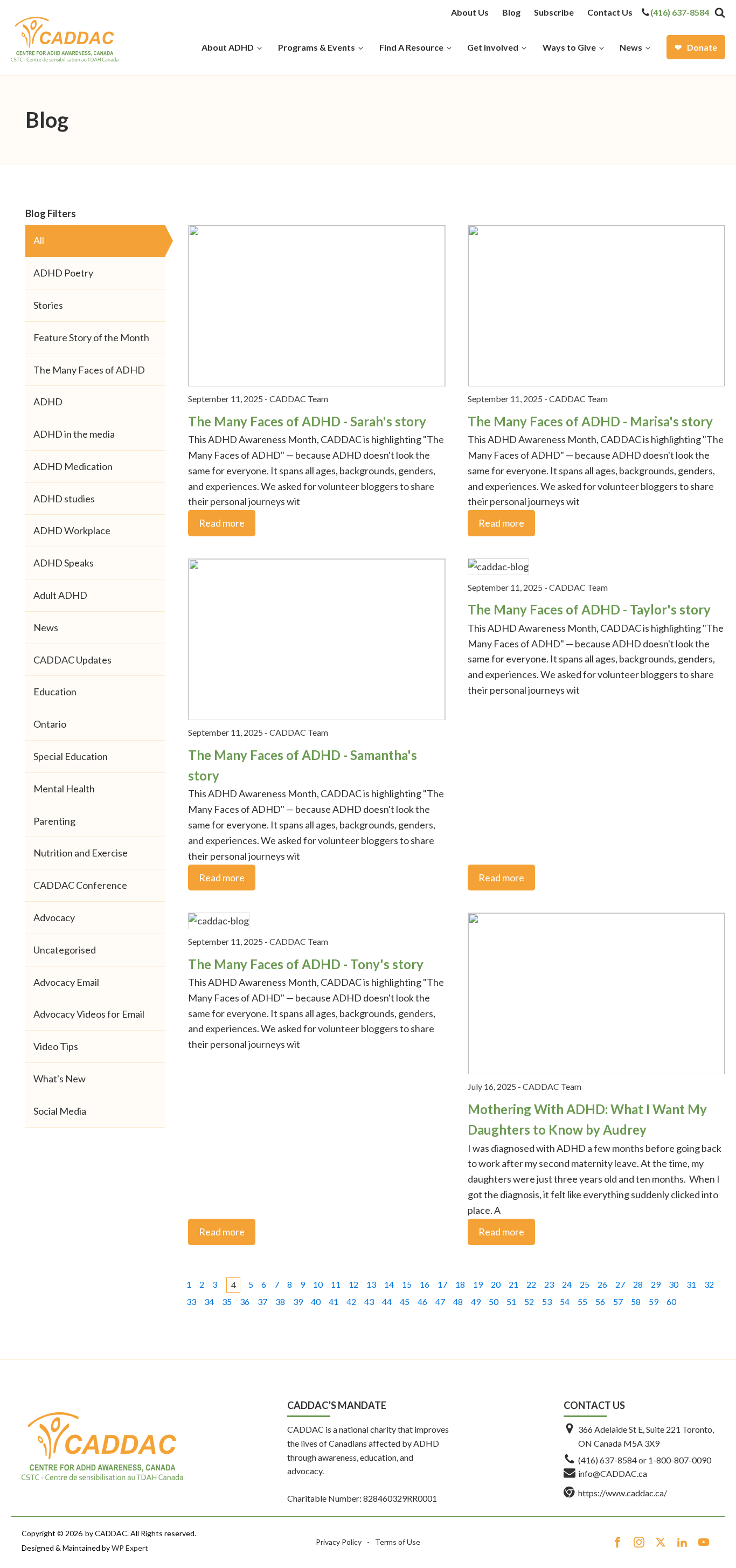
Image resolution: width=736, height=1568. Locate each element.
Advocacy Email (66, 982)
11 (336, 1284)
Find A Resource (411, 47)
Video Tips (55, 1046)
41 (333, 1301)
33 (191, 1301)
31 (691, 1284)
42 (351, 1301)
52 (529, 1301)
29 (656, 1284)
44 (387, 1301)
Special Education (70, 756)
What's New (59, 1079)
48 (458, 1301)
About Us (470, 12)
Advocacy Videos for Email (88, 1014)
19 (478, 1284)
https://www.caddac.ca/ (622, 1493)
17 (442, 1284)
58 (636, 1301)
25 (584, 1284)
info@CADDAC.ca (612, 1473)
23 (549, 1284)
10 (318, 1284)
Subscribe (554, 12)
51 (511, 1301)
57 (618, 1301)
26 (602, 1284)
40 (316, 1301)
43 (369, 1301)
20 (496, 1284)
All (38, 240)
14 (389, 1284)
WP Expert (130, 1547)
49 (476, 1301)
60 (671, 1301)
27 (620, 1284)
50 (493, 1301)
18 (460, 1284)
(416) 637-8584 (679, 12)
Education (55, 691)
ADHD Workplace (71, 530)
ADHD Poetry (63, 273)
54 (565, 1301)
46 (422, 1301)
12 (353, 1284)
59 (653, 1301)
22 (531, 1284)
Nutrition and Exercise (80, 853)
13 (371, 1284)
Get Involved (492, 47)
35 (227, 1301)
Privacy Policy (339, 1541)
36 (244, 1301)
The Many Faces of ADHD (89, 370)
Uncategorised (64, 950)
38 (280, 1301)
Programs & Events (316, 47)
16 (424, 1284)
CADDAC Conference (80, 885)
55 (582, 1301)
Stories (48, 305)
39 (298, 1301)
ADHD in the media (74, 434)
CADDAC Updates (72, 660)
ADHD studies (64, 499)
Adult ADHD (60, 595)
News (631, 47)
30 (673, 1284)
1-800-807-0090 (679, 1460)
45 (404, 1301)
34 (209, 1301)
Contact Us (610, 12)
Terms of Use (397, 1541)
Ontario (49, 724)
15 (407, 1284)
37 (262, 1301)
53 (547, 1301)
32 (709, 1284)
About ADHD (228, 47)
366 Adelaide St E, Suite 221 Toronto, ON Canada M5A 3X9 (646, 1436)
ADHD (48, 401)
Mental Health (64, 789)
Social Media (59, 1111)
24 (567, 1284)
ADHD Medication (73, 466)
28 (638, 1284)
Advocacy (54, 917)
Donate (702, 47)
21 (513, 1284)
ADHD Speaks (63, 563)
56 (600, 1301)
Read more (222, 523)
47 (440, 1301)
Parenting (54, 821)
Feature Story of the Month (91, 337)
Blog (511, 12)
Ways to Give (569, 47)
